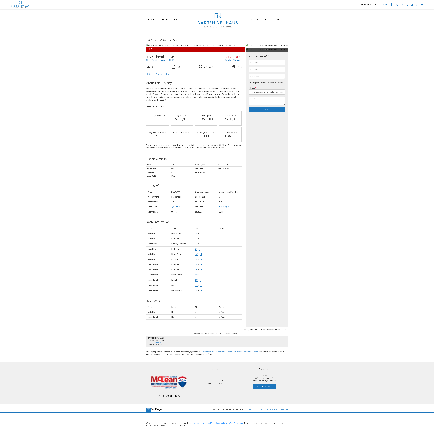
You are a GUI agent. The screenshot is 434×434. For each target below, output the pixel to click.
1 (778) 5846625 (154, 342)
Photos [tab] (159, 74)
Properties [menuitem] (162, 20)
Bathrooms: (153, 300)
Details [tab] (150, 74)
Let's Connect (265, 387)
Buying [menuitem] (178, 20)
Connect (385, 5)
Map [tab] (167, 74)
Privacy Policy (253, 409)
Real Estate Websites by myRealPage (274, 409)
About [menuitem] (279, 20)
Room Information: (158, 222)
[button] (397, 5)
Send (266, 109)
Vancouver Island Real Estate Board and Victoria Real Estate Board (230, 351)
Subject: (252, 88)
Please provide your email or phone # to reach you (267, 83)
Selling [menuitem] (255, 20)
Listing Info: (153, 185)
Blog (268, 20)
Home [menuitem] (151, 20)
